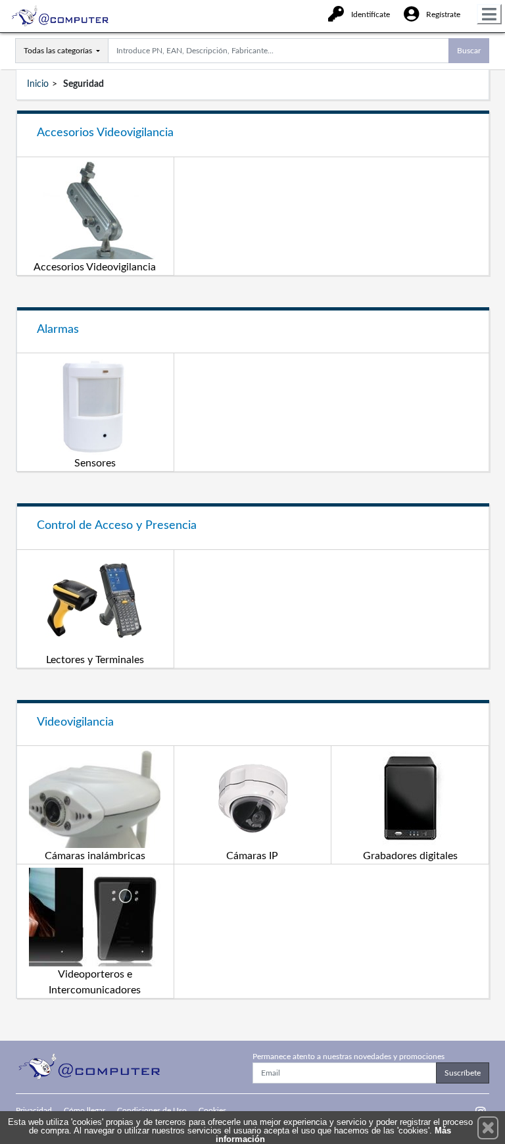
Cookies (212, 1110)
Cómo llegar (84, 1110)
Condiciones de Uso (152, 1110)
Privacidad (34, 1110)
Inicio (38, 84)
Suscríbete (463, 1073)
